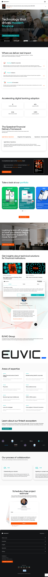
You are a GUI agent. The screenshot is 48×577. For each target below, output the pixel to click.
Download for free (6, 171)
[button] (8, 137)
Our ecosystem (6, 428)
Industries (4, 541)
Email (12, 512)
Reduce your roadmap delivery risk (10, 35)
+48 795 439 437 (9, 559)
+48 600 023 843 (24, 509)
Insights (3, 544)
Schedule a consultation (7, 561)
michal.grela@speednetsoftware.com (24, 508)
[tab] (11, 324)
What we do (4, 537)
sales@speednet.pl (5, 557)
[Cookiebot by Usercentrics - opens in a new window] (38, 281)
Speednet (4, 548)
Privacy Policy (32, 520)
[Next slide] (35, 324)
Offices (3, 551)
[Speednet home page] (5, 1)
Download (8, 7)
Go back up (42, 533)
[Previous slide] (32, 324)
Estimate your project (7, 244)
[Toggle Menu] (45, 1)
